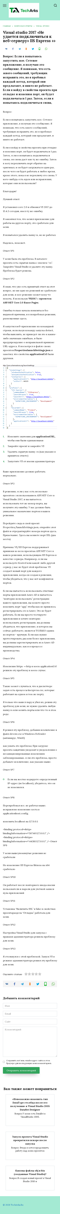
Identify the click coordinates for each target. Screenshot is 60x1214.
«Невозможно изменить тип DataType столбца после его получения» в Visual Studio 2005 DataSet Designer (30, 1104)
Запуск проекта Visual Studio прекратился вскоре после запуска (30, 1140)
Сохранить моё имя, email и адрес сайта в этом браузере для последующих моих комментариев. (29, 1062)
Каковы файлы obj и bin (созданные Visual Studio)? (30, 1172)
